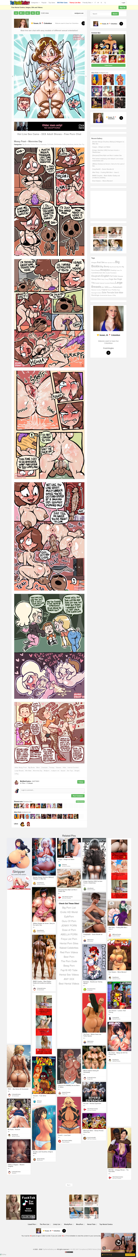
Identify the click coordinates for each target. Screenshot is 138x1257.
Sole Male (118, 292)
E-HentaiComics (41, 988)
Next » (69, 1185)
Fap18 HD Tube (69, 970)
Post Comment (78, 796)
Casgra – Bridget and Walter (101, 147)
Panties (114, 290)
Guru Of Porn (69, 921)
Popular (44, 3)
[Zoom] (33, 13)
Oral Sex (99, 290)
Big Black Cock (111, 262)
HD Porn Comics (91, 1139)
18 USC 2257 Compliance (78, 1249)
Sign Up (122, 7)
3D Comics (90, 941)
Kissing (112, 283)
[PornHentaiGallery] (28, 824)
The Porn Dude (69, 961)
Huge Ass (113, 279)
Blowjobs (105, 270)
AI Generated (40, 990)
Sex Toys (70, 771)
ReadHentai (115, 977)
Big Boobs (31, 767)
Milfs (107, 287)
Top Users (51, 3)
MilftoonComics (116, 934)
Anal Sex (101, 262)
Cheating (113, 270)
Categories (34, 3)
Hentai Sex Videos (69, 974)
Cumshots (95, 272)
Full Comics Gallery (60, 144)
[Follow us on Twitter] (98, 2)
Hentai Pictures (66, 1092)
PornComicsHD (91, 1137)
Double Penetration (111, 273)
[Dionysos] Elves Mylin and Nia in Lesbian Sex (107, 155)
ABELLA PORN (69, 934)
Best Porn (69, 956)
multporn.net (78, 13)
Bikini (38, 767)
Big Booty (104, 266)
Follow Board (80, 802)
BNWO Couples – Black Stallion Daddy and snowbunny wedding (106, 177)
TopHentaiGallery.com (50, 1249)
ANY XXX (69, 979)
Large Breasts (19, 771)
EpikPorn (69, 916)
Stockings (95, 295)
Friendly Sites (87, 3)
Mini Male (28, 771)
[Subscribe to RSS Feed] (101, 2)
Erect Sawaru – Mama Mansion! (102, 181)
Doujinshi (96, 275)
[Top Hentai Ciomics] (19, 853)
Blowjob (97, 270)
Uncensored (103, 295)
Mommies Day (37, 771)
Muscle (111, 287)
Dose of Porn (69, 930)
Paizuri (109, 290)
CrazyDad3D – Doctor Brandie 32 (103, 169)
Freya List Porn (69, 939)
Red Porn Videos (69, 952)
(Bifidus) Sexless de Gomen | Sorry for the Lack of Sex (108, 165)
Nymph (63, 771)
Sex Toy (81, 144)
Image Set (90, 1079)
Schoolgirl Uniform (96, 293)
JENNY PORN (69, 925)
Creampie (43, 144)
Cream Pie (119, 270)
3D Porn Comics (66, 898)
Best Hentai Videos (69, 983)
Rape (118, 290)
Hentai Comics (41, 884)
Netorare (93, 290)
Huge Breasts (65, 1142)
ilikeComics (90, 939)
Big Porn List (69, 907)
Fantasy (51, 767)
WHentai (64, 864)
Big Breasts (26, 144)
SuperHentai (40, 882)
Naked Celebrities (69, 947)
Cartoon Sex (27, 801)
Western (110, 295)
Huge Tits (64, 1094)
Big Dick (119, 267)
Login (123, 3)
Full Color (50, 144)
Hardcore (70, 144)
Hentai (76, 144)
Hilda (64, 767)
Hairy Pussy (104, 279)
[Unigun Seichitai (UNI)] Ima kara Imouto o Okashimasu (105, 151)
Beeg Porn (69, 965)
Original (104, 289)
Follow (81, 782)
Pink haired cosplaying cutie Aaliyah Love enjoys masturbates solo (107, 160)
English (105, 275)
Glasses (58, 767)
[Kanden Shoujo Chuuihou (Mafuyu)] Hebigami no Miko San (108, 143)
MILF (102, 287)
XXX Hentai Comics (67, 896)
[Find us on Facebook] (95, 2)
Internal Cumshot (73, 767)
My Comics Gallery (67, 1140)
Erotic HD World (69, 912)
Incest (97, 283)
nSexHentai (90, 888)
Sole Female (108, 292)
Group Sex (96, 279)
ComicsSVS (115, 1017)
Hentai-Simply (41, 1159)
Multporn (47, 771)
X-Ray (16, 774)
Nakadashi (117, 287)
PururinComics (91, 989)
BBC (106, 262)
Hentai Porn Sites (69, 943)
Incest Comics (116, 936)
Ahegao (93, 262)
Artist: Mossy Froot (21, 767)
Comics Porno (35, 144)
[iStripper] (19, 879)
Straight (76, 771)
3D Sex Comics (66, 866)
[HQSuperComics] (22, 824)
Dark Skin (102, 273)
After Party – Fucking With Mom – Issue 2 (105, 172)
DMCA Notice (92, 1249)
